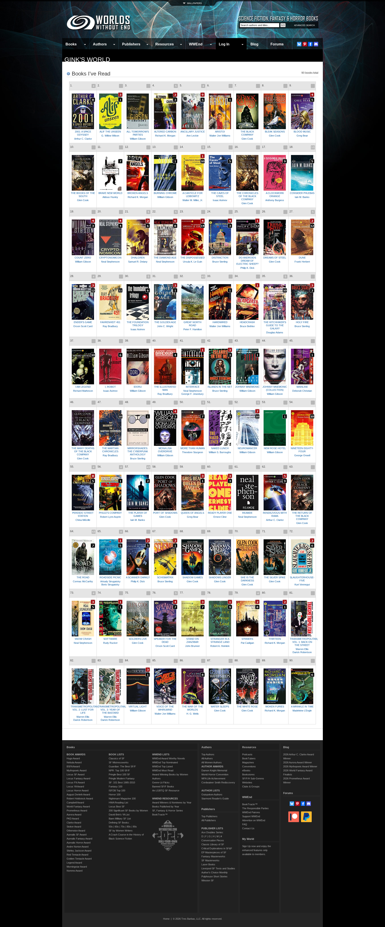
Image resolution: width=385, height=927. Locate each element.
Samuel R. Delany (137, 261)
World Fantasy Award (78, 806)
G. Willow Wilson (110, 135)
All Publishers (208, 820)
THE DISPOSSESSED (192, 257)
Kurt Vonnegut (302, 584)
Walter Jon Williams (219, 135)
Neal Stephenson (110, 261)
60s (117, 826)
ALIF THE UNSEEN (110, 131)
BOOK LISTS (116, 754)
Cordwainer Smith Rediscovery (218, 782)
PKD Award (73, 818)
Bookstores (248, 774)
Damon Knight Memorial (214, 770)
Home (166, 918)
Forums (277, 44)
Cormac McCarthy (83, 581)
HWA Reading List (118, 802)
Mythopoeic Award (76, 770)
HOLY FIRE (302, 322)
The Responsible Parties (255, 808)
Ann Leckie (192, 135)
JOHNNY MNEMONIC (247, 386)
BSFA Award (73, 766)
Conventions (249, 766)
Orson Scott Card (82, 326)
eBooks (246, 770)
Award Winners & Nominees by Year (171, 802)
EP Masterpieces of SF (213, 852)
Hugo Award (73, 758)
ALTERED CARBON (165, 131)
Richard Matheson (83, 390)
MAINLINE (302, 386)
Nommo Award (74, 870)
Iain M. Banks (302, 197)
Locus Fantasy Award (78, 778)
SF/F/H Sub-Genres (253, 778)
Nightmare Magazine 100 (122, 798)
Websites (247, 782)
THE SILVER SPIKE (274, 577)
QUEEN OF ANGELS (192, 512)
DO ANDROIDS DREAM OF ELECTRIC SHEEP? (247, 260)
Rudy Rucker (110, 643)
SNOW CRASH (83, 639)
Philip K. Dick (247, 268)
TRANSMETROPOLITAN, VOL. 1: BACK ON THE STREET (304, 642)
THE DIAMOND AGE (165, 257)
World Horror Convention (214, 774)
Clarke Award (74, 822)
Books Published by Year (165, 806)
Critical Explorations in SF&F (216, 848)
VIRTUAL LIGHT (138, 706)
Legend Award (74, 862)
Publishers (131, 44)
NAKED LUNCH (220, 448)
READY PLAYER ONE (220, 512)
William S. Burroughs (220, 452)
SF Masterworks (210, 860)
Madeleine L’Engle (302, 710)
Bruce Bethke (247, 326)
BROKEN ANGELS (137, 193)
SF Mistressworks (119, 762)
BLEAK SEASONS (275, 131)
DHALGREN (138, 257)
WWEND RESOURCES (165, 798)
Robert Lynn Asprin (110, 516)
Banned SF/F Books (163, 786)
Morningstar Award (77, 866)
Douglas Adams (274, 332)
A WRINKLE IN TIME (302, 706)
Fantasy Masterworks (213, 856)
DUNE (302, 257)
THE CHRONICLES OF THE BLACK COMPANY (247, 196)
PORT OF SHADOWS (165, 512)
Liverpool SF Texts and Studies (218, 868)
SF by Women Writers (121, 830)
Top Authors (207, 754)
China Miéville (83, 520)
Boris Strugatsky (110, 584)
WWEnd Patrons (251, 812)
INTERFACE (192, 386)
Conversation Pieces (212, 840)
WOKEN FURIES (274, 706)
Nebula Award (74, 762)
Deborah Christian (302, 390)
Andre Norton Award (77, 846)
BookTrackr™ (160, 814)
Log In (224, 44)
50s (111, 826)
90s (135, 826)
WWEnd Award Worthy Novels (168, 758)
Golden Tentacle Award (79, 858)
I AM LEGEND (83, 386)
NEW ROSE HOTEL (275, 448)
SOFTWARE (110, 639)
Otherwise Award (76, 830)
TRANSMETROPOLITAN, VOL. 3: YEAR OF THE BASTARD (112, 709)
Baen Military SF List (120, 818)
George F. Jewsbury (192, 394)
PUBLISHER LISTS (212, 828)
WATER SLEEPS (220, 706)
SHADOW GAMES (192, 577)
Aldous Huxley (110, 197)
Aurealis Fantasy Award (79, 838)
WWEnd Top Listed (162, 766)
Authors (100, 44)
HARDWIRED (220, 322)
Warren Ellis (302, 649)
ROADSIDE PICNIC (110, 577)
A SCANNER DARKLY (138, 577)
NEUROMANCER (247, 448)
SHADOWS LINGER (220, 577)
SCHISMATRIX (165, 577)
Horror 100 (115, 794)
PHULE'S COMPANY (110, 512)
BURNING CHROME (165, 193)
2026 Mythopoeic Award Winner (300, 766)
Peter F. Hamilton (192, 329)
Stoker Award (74, 826)
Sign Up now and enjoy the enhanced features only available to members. (256, 850)
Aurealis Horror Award (78, 842)
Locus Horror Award (77, 790)
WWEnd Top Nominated (165, 762)
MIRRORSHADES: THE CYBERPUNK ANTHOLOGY (137, 451)
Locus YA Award (75, 786)
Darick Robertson (302, 652)
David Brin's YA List (119, 814)
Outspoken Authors (211, 794)
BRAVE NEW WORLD (110, 193)
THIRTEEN (275, 639)
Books (71, 44)
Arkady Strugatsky (110, 581)
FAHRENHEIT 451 (110, 322)
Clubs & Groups (251, 786)
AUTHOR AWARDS (212, 766)
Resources (164, 44)
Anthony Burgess (274, 200)
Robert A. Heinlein (219, 646)
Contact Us (248, 828)
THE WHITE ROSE (247, 706)
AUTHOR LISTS (210, 790)
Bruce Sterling (219, 261)
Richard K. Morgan (165, 135)
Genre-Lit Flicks (161, 782)
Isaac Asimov (220, 200)
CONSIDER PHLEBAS (302, 193)
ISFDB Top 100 (117, 790)
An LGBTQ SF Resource (165, 790)
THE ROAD (83, 577)
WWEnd (196, 44)
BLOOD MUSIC (302, 131)
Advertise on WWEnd (253, 820)
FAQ (244, 824)
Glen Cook (247, 138)
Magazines (248, 762)
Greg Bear (302, 135)
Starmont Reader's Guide (215, 798)
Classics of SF (117, 758)
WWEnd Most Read (162, 770)
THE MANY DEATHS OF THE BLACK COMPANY (83, 451)
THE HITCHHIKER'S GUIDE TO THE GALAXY (275, 325)
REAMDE (247, 512)
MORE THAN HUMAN (192, 448)
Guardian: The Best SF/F (122, 766)
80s (129, 826)
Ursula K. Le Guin (192, 261)
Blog (254, 44)
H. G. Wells (192, 713)
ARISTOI (220, 131)
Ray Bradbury (110, 326)
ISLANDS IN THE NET (220, 386)
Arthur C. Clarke (83, 138)
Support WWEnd (251, 816)
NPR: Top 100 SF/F (119, 770)
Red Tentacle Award (77, 854)
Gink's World (87, 59)
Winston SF (207, 880)
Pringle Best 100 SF (119, 774)
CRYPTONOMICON (110, 257)
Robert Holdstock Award (80, 798)
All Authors (207, 758)
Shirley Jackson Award (79, 850)
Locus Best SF (117, 806)
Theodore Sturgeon (192, 452)
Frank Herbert (302, 261)
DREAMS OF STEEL (274, 257)
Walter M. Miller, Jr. (192, 200)
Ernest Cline (220, 516)
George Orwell (302, 455)
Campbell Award (75, 802)
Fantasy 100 (115, 786)
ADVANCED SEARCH (304, 25)
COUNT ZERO (83, 257)
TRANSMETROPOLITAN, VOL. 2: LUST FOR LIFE (85, 709)
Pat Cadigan (247, 643)
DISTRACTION (220, 257)
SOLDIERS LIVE (138, 639)
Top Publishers (209, 816)
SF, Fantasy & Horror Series (167, 810)
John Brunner (192, 646)
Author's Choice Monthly (214, 872)
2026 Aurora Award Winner (297, 762)
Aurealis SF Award (76, 834)
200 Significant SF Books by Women (128, 810)
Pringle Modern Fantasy (122, 778)
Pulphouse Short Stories (214, 876)
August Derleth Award (78, 794)
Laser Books (208, 864)
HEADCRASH (247, 322)
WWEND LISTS (160, 754)
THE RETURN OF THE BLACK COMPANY (302, 515)
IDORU (138, 386)
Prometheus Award (77, 810)
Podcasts (247, 754)
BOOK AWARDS (76, 754)
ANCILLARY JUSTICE (192, 131)
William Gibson (138, 138)
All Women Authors (211, 762)
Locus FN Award (76, 782)
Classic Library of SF (212, 844)
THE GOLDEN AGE (165, 322)
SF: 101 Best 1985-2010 (122, 782)
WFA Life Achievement (213, 778)
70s (123, 826)
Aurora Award (74, 814)
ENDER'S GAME (83, 322)
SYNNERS (247, 639)
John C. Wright (165, 326)
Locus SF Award (75, 774)
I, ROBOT (110, 386)
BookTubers (249, 758)
